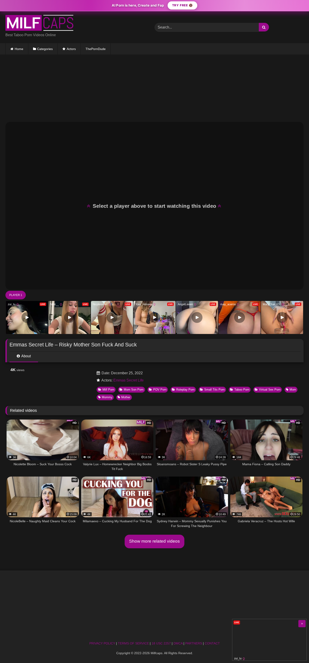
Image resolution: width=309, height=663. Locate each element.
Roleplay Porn (185, 389)
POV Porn (159, 389)
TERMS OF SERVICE (133, 643)
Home (19, 49)
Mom (293, 389)
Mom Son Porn (133, 389)
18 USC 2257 (161, 643)
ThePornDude (96, 49)
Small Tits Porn (214, 389)
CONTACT (212, 643)
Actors (71, 49)
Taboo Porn (241, 389)
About (26, 356)
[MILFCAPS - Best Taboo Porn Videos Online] (39, 23)
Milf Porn (108, 389)
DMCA (178, 643)
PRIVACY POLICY (102, 643)
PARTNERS (193, 643)
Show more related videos (154, 541)
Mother (125, 397)
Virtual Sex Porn (269, 389)
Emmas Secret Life (128, 380)
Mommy (107, 397)
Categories (45, 49)
